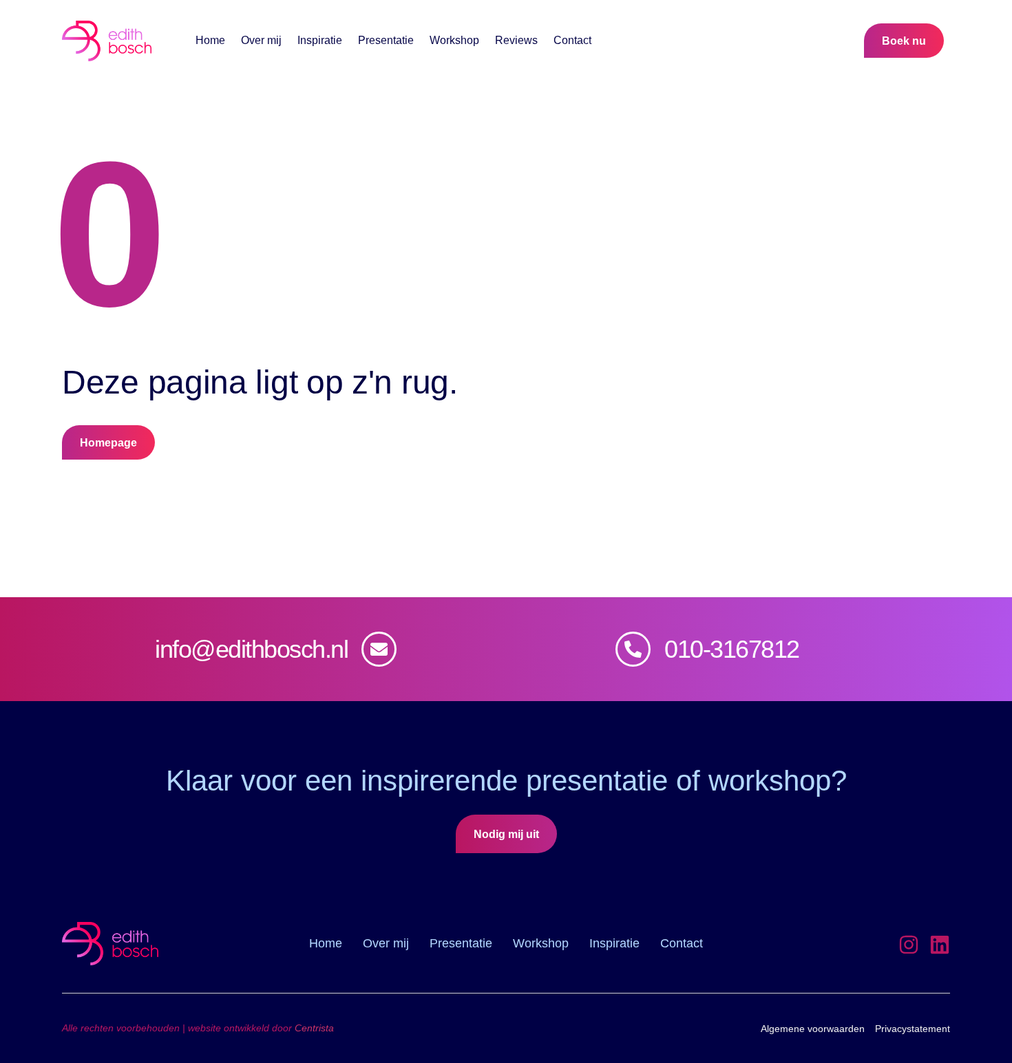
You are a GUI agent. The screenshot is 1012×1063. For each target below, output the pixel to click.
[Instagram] (908, 944)
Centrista (314, 1027)
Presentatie (386, 40)
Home (210, 40)
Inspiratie (319, 40)
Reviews (516, 40)
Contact (572, 40)
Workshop (454, 40)
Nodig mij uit (506, 834)
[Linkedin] (939, 944)
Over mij (261, 40)
